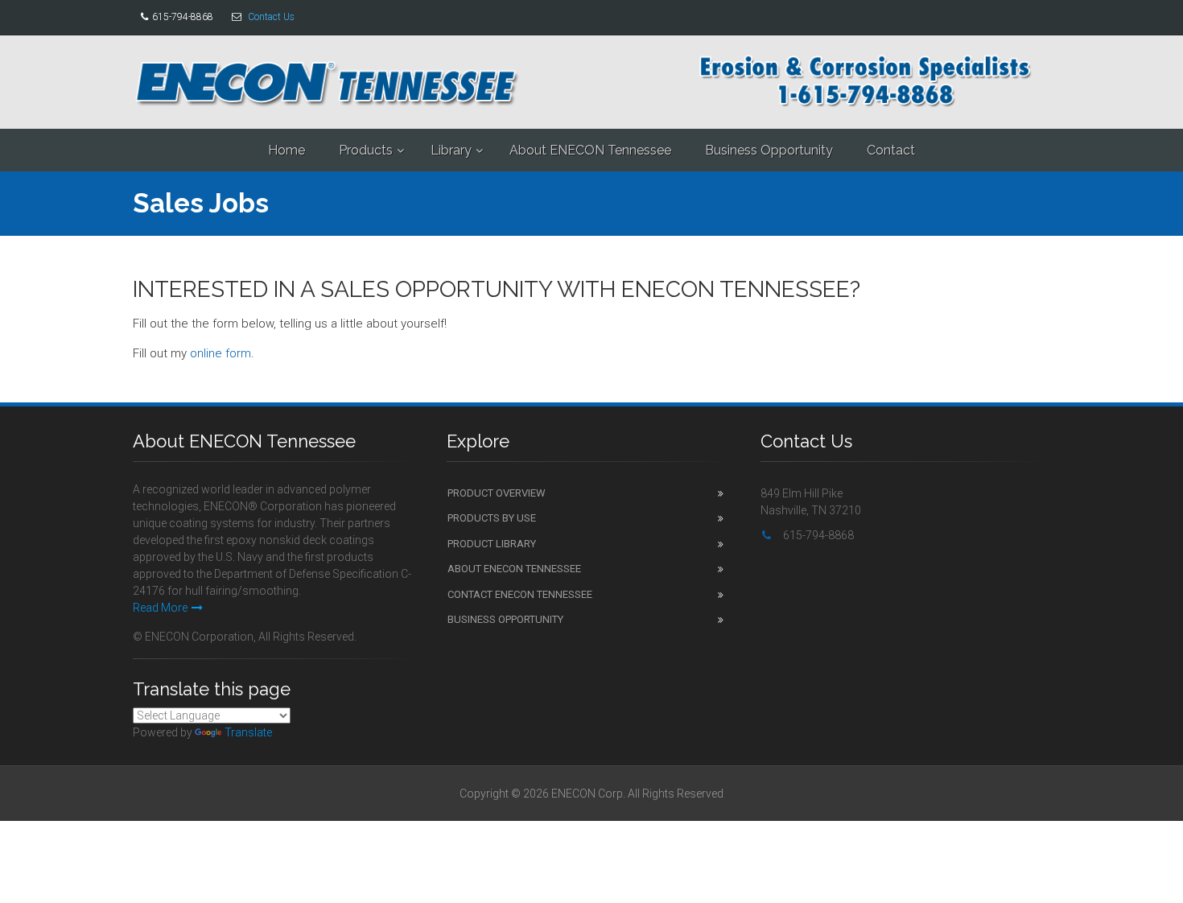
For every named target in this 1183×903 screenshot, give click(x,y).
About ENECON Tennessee (590, 150)
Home (286, 150)
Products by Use (491, 518)
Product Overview (496, 493)
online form (220, 353)
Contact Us (271, 17)
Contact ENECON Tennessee (519, 594)
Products (366, 150)
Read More (160, 607)
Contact (891, 150)
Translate (248, 732)
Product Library (491, 544)
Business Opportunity (769, 150)
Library (451, 150)
